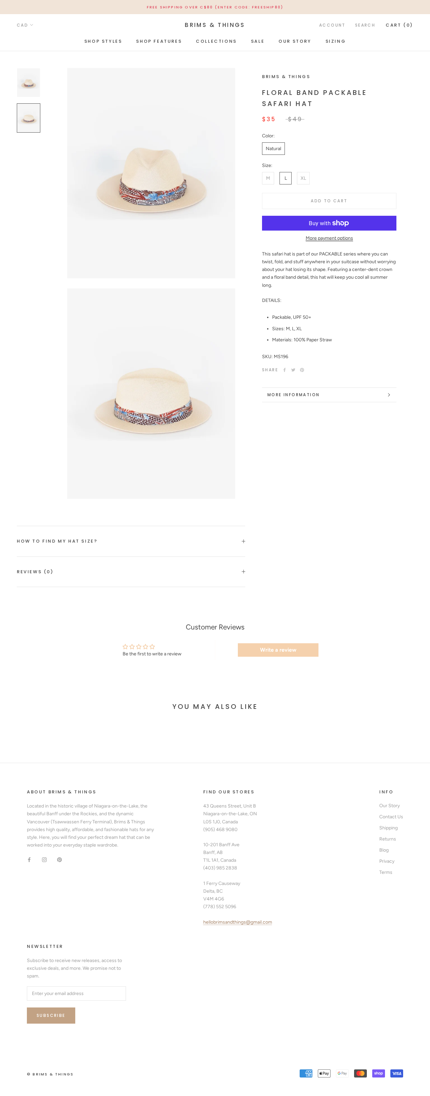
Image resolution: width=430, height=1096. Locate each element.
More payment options (329, 238)
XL (303, 178)
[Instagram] (44, 859)
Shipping (388, 828)
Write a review (278, 650)
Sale (257, 41)
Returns (387, 839)
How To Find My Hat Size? (57, 541)
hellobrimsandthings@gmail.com (237, 922)
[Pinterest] (302, 370)
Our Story (294, 41)
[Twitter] (293, 370)
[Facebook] (285, 370)
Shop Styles (103, 41)
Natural (273, 148)
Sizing (336, 41)
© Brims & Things (50, 1074)
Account (332, 25)
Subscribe (51, 1015)
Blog (384, 850)
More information (293, 395)
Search (365, 25)
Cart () (399, 25)
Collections (216, 41)
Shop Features (159, 41)
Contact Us (391, 817)
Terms (385, 872)
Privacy (386, 861)
